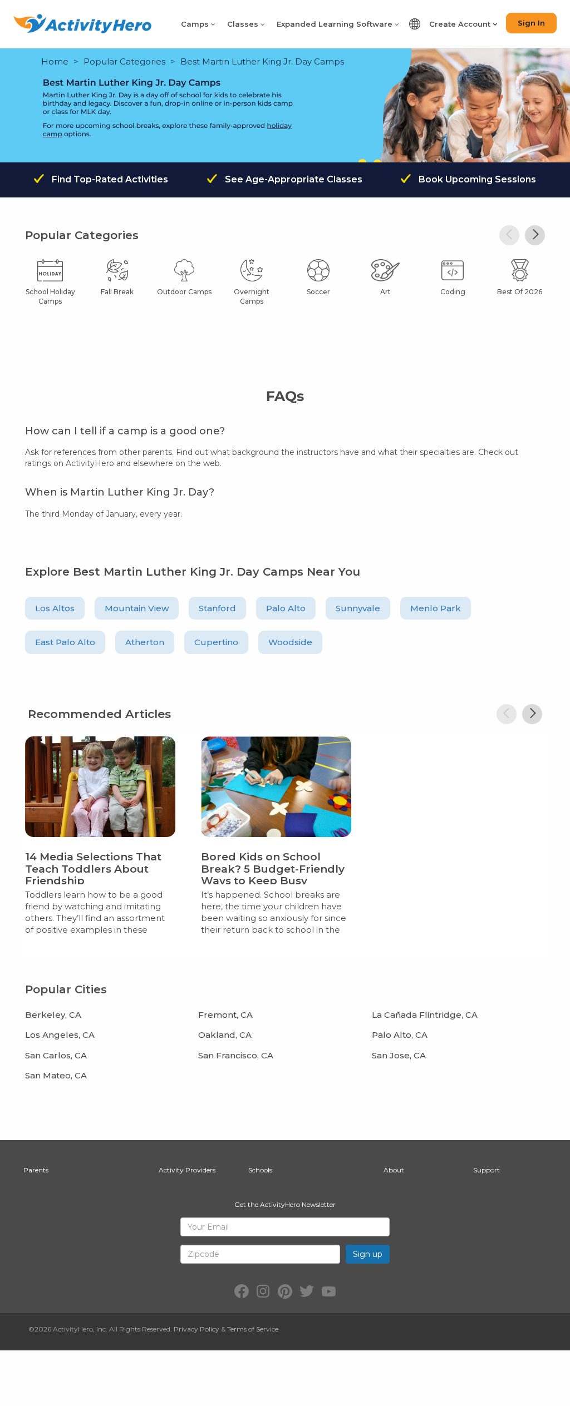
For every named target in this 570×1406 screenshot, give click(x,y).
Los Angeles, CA (60, 1034)
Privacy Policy (196, 1329)
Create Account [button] (461, 23)
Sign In (531, 22)
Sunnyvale (358, 608)
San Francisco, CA (235, 1055)
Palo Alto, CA (400, 1034)
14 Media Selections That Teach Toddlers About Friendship (93, 868)
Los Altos (55, 608)
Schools (260, 1170)
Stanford (217, 608)
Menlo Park (435, 608)
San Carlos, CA (56, 1055)
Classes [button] (244, 23)
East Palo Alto (65, 642)
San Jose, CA (399, 1055)
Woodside (290, 642)
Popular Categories (124, 61)
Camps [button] (196, 23)
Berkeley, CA (53, 1014)
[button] (535, 235)
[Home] (82, 23)
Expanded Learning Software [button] (336, 23)
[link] (100, 838)
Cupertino (216, 642)
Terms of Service (252, 1329)
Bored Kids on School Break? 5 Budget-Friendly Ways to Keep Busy (273, 868)
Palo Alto (286, 608)
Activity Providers (187, 1170)
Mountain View (137, 608)
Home (54, 61)
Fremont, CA (225, 1014)
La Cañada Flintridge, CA (425, 1014)
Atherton (144, 642)
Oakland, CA (225, 1034)
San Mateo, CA (56, 1075)
